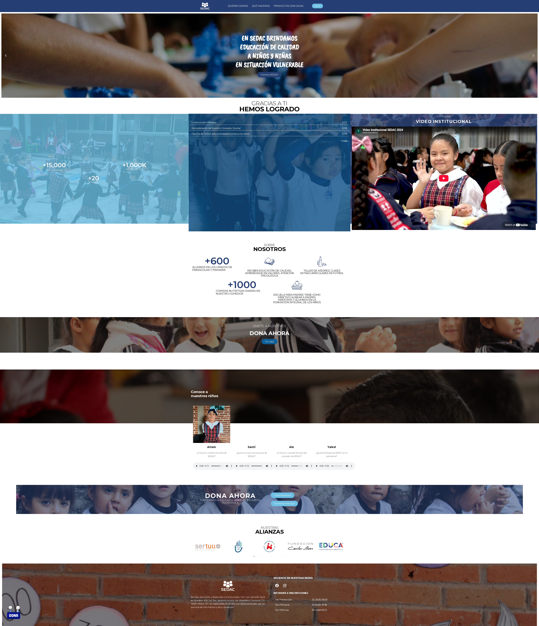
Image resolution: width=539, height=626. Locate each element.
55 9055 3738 (319, 604)
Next (533, 55)
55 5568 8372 (319, 610)
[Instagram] (284, 585)
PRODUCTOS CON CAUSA (288, 6)
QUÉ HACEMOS (261, 6)
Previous (5, 55)
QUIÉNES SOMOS (238, 6)
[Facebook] (277, 585)
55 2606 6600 (319, 599)
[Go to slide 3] (256, 556)
